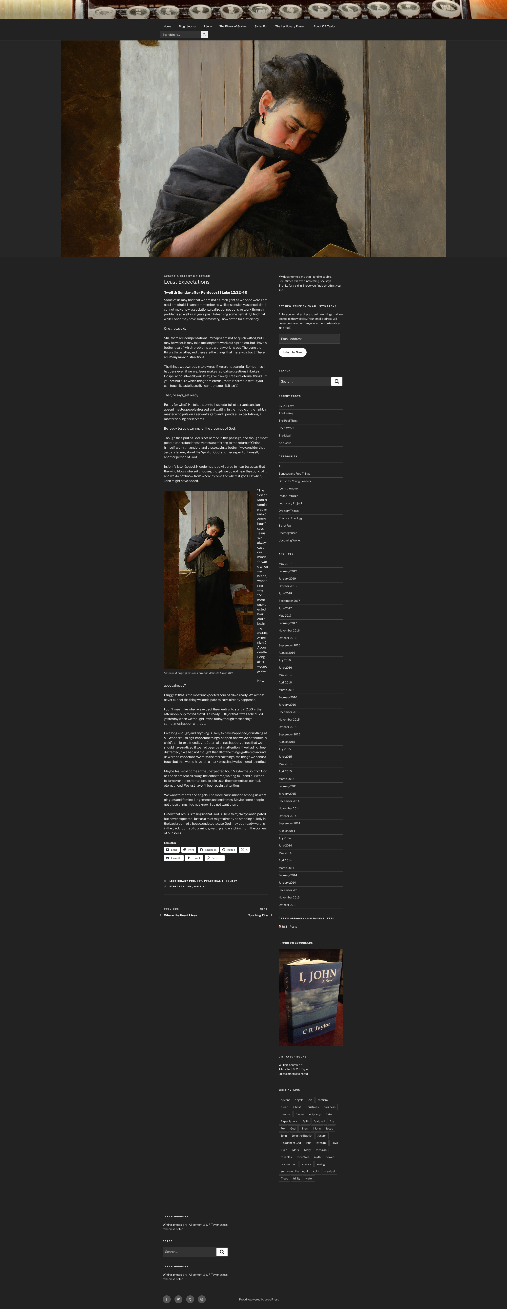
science (306, 1164)
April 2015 (285, 771)
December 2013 (289, 890)
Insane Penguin (288, 495)
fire (332, 1121)
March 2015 (286, 778)
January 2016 (287, 704)
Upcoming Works (290, 540)
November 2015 (289, 719)
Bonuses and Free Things (294, 473)
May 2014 (285, 853)
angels (299, 1100)
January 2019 (287, 578)
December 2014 (289, 801)
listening (321, 1142)
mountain (303, 1157)
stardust (329, 1171)
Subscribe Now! (292, 352)
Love (335, 1142)
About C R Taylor (324, 26)
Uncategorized (288, 533)
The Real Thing (288, 420)
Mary (307, 1150)
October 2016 (287, 637)
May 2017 (285, 615)
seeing (320, 1164)
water (309, 1178)
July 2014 (285, 838)
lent (308, 1142)
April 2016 (285, 682)
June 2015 (285, 756)
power (330, 1157)
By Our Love (286, 405)
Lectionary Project (186, 881)
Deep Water (286, 428)
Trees (284, 1178)
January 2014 (287, 882)
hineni (304, 1128)
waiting (200, 886)
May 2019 (285, 563)
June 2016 (285, 667)
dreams (286, 1114)
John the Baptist (302, 1135)
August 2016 (287, 652)
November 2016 (289, 630)
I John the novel (288, 488)
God (292, 1128)
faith (306, 1121)
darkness (329, 1107)
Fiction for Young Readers (295, 481)
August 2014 (287, 830)
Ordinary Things (289, 510)
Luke (284, 1150)
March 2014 (286, 867)
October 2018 (287, 586)
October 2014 (287, 816)
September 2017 (289, 600)
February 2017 (288, 623)
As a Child (285, 442)
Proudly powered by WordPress (259, 1299)
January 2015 (287, 793)
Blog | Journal (187, 26)
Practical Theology (220, 881)
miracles (286, 1157)
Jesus (329, 1128)
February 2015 (288, 786)
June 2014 (285, 845)
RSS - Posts (289, 926)
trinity (296, 1178)
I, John (208, 26)
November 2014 (289, 808)
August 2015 (287, 741)
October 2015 (287, 726)
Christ (297, 1107)
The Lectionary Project (290, 26)
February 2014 (288, 875)
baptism (322, 1100)
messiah (321, 1150)
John (284, 1135)
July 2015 (285, 749)
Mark (295, 1150)
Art (281, 466)
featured (319, 1121)
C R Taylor (201, 276)
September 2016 (289, 645)
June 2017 (285, 608)
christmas (312, 1107)
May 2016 (285, 675)
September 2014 (289, 823)
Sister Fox (261, 26)
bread (284, 1107)
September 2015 (289, 734)
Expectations (181, 886)
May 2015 (285, 764)
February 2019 (288, 571)
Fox (283, 1128)
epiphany (315, 1114)
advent (285, 1100)
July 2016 (285, 660)
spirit (316, 1171)
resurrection (288, 1164)
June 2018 (285, 593)
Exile (329, 1114)
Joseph (321, 1135)
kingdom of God (291, 1142)
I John (317, 1128)
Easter (300, 1114)
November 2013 (289, 897)
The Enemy (286, 413)
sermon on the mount (294, 1171)
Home (167, 26)
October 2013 (287, 904)
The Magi (285, 435)
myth (317, 1157)
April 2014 (285, 860)
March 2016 (286, 689)
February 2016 (288, 697)
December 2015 (289, 712)
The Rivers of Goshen (233, 26)
